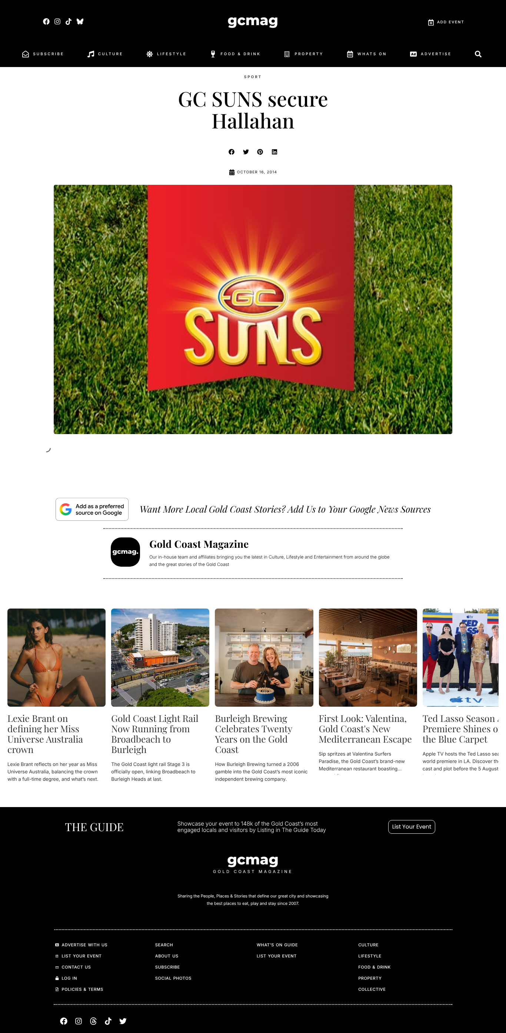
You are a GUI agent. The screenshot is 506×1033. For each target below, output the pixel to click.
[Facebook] (46, 21)
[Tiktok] (68, 21)
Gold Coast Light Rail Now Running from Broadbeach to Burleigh (155, 734)
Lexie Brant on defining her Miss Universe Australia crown (45, 734)
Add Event (451, 22)
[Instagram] (57, 21)
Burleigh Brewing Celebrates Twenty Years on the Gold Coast (253, 734)
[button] (231, 152)
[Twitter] (123, 1021)
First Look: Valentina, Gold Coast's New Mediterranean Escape (365, 728)
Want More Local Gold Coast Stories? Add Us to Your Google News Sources (285, 509)
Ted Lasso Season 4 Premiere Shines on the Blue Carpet (463, 728)
